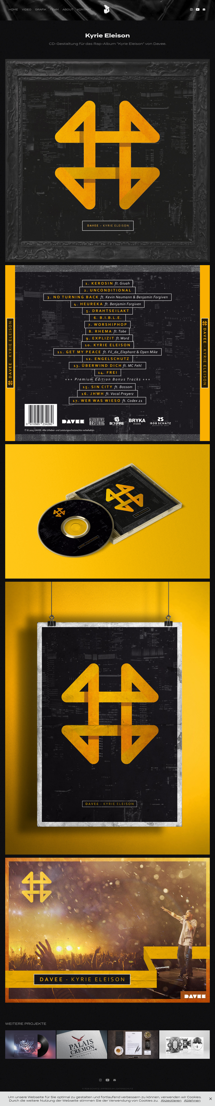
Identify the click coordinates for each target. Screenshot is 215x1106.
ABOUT (67, 9)
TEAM (54, 9)
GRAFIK (40, 9)
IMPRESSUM (107, 1088)
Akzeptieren (171, 1100)
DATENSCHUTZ (124, 1088)
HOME (13, 9)
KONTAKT (84, 9)
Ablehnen (192, 1100)
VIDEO (26, 9)
